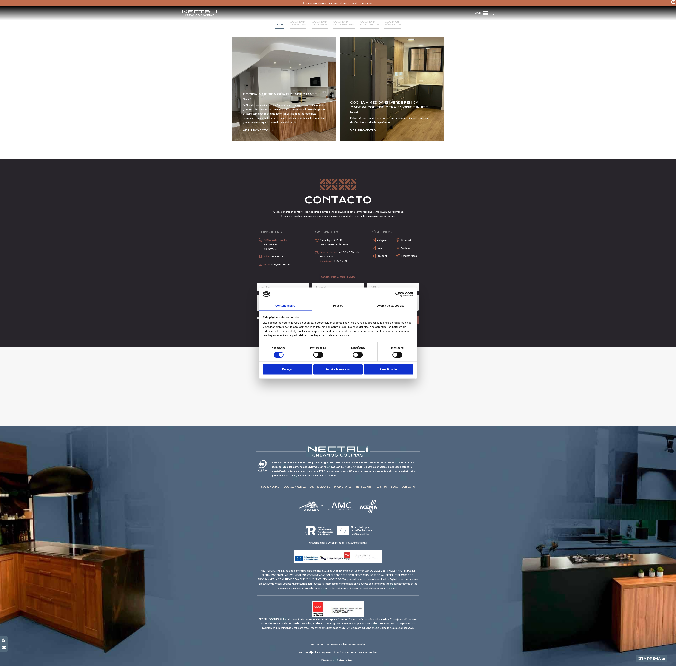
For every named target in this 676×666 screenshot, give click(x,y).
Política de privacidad (323, 652)
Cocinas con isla (320, 23)
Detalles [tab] (338, 305)
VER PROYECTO (256, 130)
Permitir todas (388, 369)
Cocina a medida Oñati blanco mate (280, 94)
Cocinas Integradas (344, 23)
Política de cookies (347, 652)
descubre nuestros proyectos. (356, 3)
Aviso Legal (305, 652)
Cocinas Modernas (369, 23)
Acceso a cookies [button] (368, 652)
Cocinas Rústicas (392, 23)
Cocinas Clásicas (298, 23)
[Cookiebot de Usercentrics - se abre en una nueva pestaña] (398, 294)
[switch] (318, 355)
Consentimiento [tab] (285, 305)
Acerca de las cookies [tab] (390, 305)
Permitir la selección (338, 369)
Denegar (287, 369)
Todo (279, 24)
